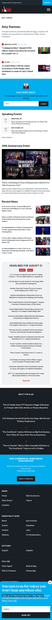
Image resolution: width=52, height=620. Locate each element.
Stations (5, 535)
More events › (7, 137)
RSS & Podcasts (9, 571)
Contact (5, 530)
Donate (47, 2)
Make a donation (26, 479)
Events (5, 525)
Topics (29, 500)
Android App (31, 566)
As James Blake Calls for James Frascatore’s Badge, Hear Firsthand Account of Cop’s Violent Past (17, 69)
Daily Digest (7, 566)
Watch (22, 270)
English (5, 550)
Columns (5, 505)
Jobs (28, 530)
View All (26, 381)
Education (30, 525)
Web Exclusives (33, 496)
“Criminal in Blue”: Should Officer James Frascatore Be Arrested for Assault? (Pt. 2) (18, 51)
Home (4, 496)
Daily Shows (7, 500)
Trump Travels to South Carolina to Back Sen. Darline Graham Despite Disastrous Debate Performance (26, 346)
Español (29, 550)
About (4, 521)
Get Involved (31, 521)
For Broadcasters (33, 535)
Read (30, 270)
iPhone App (31, 571)
